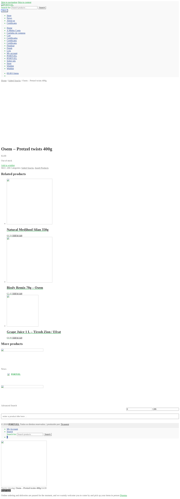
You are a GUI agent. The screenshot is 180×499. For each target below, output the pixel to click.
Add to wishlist (8, 165)
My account (12, 53)
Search (42, 8)
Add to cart (17, 235)
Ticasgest (65, 424)
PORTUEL (12, 56)
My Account (12, 429)
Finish (9, 48)
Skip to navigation (9, 2)
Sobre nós (11, 61)
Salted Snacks (14, 80)
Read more (6, 490)
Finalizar (10, 46)
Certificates (12, 23)
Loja (9, 51)
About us (11, 20)
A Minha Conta (14, 30)
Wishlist (10, 66)
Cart (9, 35)
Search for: (6, 7)
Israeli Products (42, 168)
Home (9, 28)
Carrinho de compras (16, 33)
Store (9, 15)
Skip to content (24, 2)
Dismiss (123, 495)
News (9, 18)
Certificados (12, 38)
